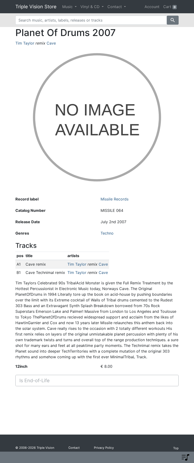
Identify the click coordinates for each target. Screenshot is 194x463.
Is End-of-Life (34, 380)
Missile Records (114, 199)
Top (176, 448)
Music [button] (68, 6)
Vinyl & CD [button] (90, 6)
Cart (169, 6)
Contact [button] (115, 6)
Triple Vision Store (36, 6)
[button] (185, 457)
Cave (51, 43)
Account (152, 6)
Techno (107, 233)
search (173, 20)
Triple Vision (45, 447)
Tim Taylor (24, 43)
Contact (74, 447)
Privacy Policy (104, 447)
